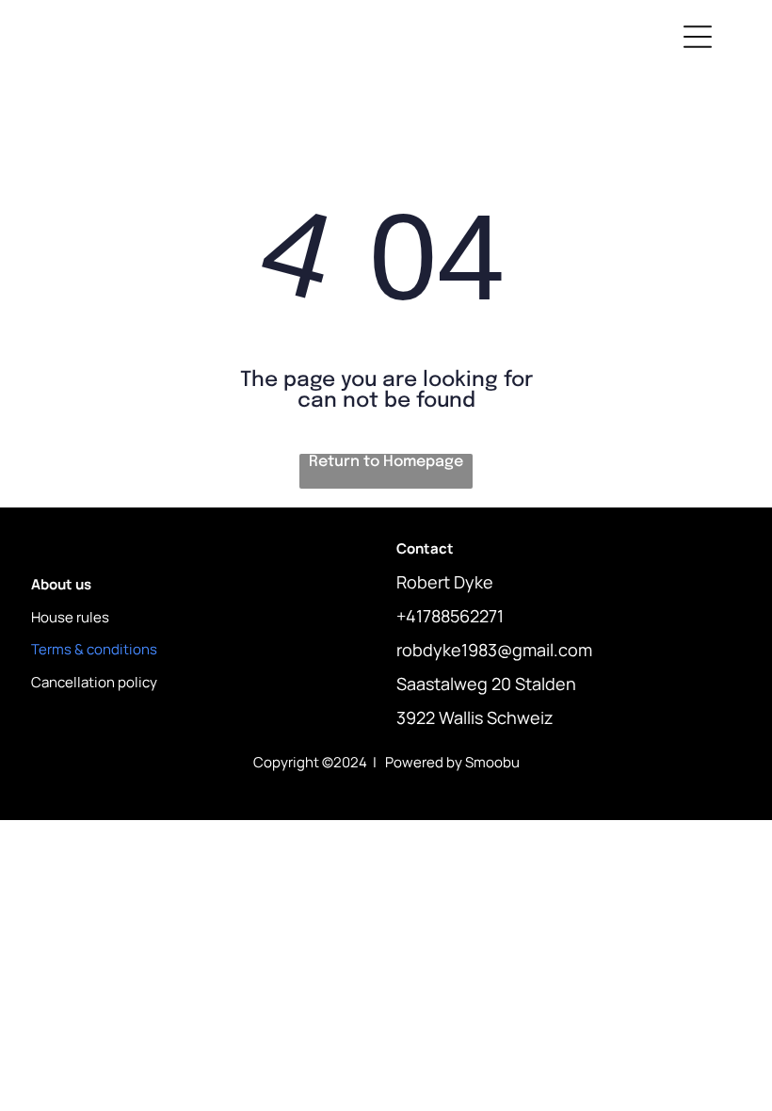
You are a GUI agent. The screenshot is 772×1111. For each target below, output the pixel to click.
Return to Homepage (386, 462)
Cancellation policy (94, 682)
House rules (70, 617)
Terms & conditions (94, 649)
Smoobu (492, 762)
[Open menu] (698, 37)
